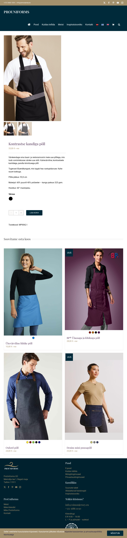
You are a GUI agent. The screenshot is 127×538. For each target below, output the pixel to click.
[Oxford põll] (33, 396)
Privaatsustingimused (74, 477)
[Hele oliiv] (33, 442)
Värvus (12, 194)
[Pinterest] (12, 487)
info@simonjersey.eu (24, 3)
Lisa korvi (34, 213)
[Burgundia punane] (90, 332)
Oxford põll (12, 447)
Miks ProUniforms (11, 510)
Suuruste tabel (71, 488)
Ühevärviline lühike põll (19, 343)
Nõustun (115, 533)
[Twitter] (5, 487)
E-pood (68, 468)
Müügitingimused (73, 474)
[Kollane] (27, 442)
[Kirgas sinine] (33, 338)
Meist (6, 504)
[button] (119, 24)
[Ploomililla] (99, 332)
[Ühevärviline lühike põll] (33, 292)
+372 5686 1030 (9, 3)
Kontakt (7, 513)
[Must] (96, 332)
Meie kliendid (9, 507)
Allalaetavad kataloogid (75, 491)
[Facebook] (9, 487)
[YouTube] (16, 487)
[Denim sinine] (97, 442)
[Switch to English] (108, 24)
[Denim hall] (94, 442)
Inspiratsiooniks (72, 494)
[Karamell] (93, 332)
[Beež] (91, 442)
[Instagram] (20, 487)
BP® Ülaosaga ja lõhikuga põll (83, 337)
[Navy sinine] (39, 442)
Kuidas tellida (71, 471)
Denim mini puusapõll (79, 447)
